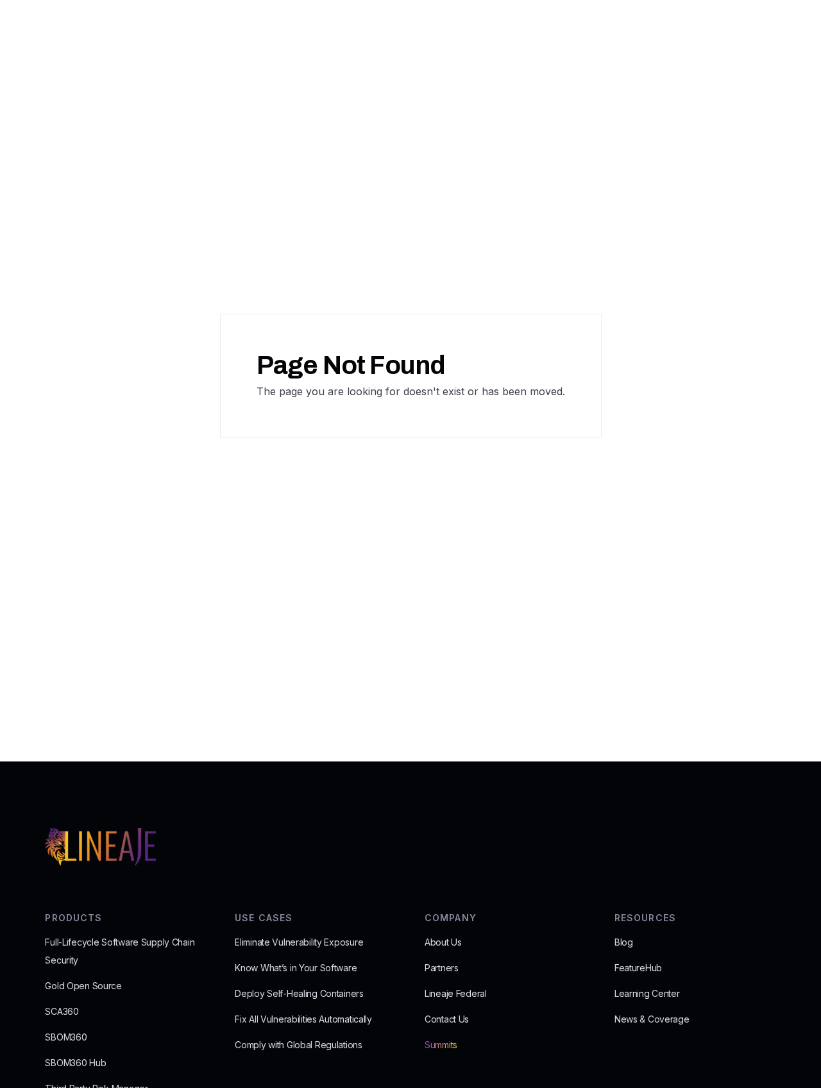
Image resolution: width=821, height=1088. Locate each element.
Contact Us (447, 1019)
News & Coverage (652, 1019)
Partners (442, 967)
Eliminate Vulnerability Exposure (299, 942)
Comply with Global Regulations (298, 1044)
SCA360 (61, 1011)
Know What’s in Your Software (296, 967)
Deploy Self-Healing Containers (299, 993)
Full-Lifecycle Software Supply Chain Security (119, 951)
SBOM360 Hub (75, 1062)
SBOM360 (66, 1037)
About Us (443, 942)
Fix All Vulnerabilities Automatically (303, 1019)
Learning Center (647, 993)
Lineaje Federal (456, 993)
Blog (623, 942)
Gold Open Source (83, 985)
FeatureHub (638, 967)
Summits (441, 1044)
